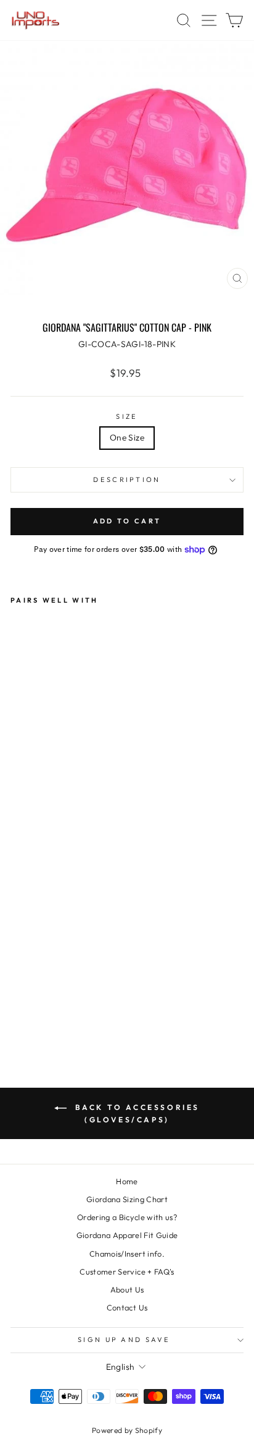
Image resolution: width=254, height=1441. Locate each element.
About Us (127, 1289)
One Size (127, 437)
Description (126, 479)
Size (126, 416)
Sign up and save (124, 1339)
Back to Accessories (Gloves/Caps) (136, 1113)
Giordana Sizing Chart (127, 1199)
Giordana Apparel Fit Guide (127, 1235)
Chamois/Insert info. (127, 1253)
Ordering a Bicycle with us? (127, 1217)
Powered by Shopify (127, 1430)
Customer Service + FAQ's (127, 1271)
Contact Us (127, 1307)
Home (126, 1181)
